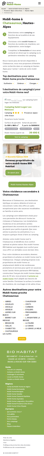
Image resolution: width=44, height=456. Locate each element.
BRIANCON (9, 323)
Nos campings (12, 421)
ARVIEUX (9, 309)
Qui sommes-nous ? (14, 412)
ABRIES (8, 301)
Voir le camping (21, 137)
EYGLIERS (29, 309)
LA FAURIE (29, 323)
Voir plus (22, 339)
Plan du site (7, 437)
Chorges (32, 83)
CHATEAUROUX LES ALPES (10, 332)
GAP (27, 315)
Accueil (3, 9)
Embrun (20, 83)
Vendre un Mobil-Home (15, 379)
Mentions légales (9, 440)
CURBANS (29, 306)
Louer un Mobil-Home (15, 377)
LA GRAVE (29, 325)
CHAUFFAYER (30, 301)
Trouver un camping (14, 369)
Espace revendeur (13, 426)
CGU (4, 442)
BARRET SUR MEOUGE (9, 319)
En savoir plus (13, 172)
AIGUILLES (9, 304)
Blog (8, 424)
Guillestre (8, 83)
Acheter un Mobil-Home (16, 372)
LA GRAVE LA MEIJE (33, 328)
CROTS (28, 304)
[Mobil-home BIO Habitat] (22, 351)
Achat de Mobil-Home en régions (18, 9)
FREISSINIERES (31, 312)
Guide (8, 367)
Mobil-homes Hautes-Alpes (22, 184)
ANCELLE (9, 306)
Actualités (11, 414)
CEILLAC (8, 325)
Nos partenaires (13, 416)
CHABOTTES (10, 328)
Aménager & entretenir (15, 374)
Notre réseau (12, 419)
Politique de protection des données (16, 445)
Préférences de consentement (14, 447)
